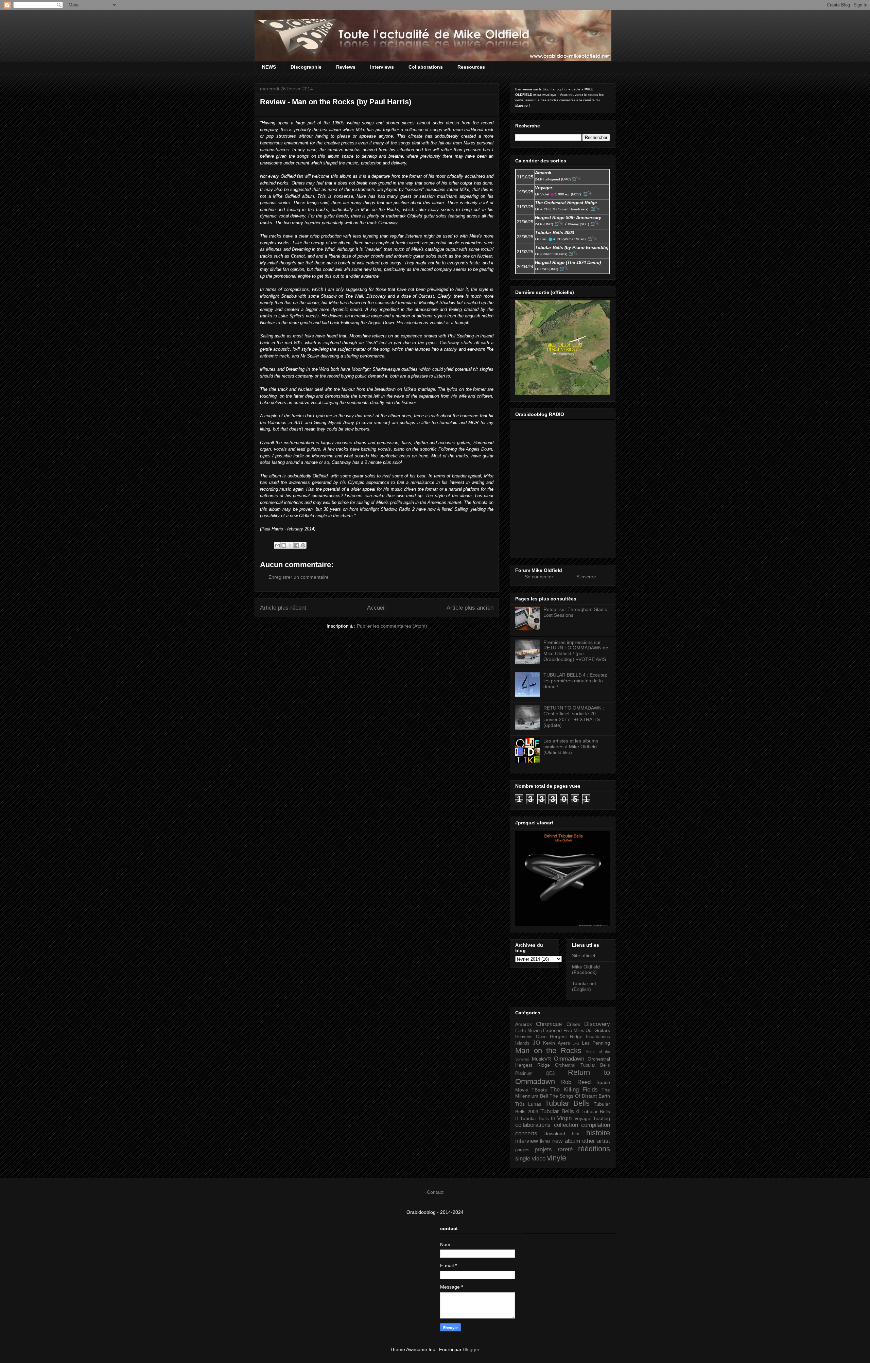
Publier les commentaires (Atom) (392, 626)
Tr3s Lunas (528, 1104)
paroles (522, 1150)
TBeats (539, 1090)
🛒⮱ (576, 178)
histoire (598, 1133)
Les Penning (596, 1043)
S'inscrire (586, 576)
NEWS (269, 67)
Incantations (598, 1036)
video (538, 1158)
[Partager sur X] (290, 545)
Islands (522, 1043)
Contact (435, 1192)
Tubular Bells (567, 1103)
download (554, 1133)
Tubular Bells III (537, 1118)
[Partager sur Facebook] (296, 545)
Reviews (345, 67)
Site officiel (583, 955)
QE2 (550, 1073)
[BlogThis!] (283, 545)
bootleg (602, 1118)
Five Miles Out (578, 1030)
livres (545, 1141)
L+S (576, 1043)
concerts (526, 1133)
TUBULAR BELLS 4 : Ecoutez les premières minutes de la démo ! (575, 680)
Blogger (471, 1349)
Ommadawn (569, 1058)
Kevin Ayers (556, 1043)
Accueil (376, 608)
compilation (595, 1125)
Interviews (382, 67)
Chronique (549, 1024)
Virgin (564, 1118)
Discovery (597, 1024)
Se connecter (539, 576)
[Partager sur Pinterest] (303, 545)
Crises (573, 1024)
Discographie (306, 67)
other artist (596, 1141)
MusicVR (541, 1059)
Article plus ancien (470, 608)
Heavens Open (530, 1036)
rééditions (594, 1148)
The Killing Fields (574, 1089)
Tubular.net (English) (584, 986)
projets (543, 1149)
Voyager (583, 1118)
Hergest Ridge (566, 1036)
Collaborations (425, 67)
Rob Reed (575, 1082)
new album (566, 1141)
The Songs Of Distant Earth (580, 1096)
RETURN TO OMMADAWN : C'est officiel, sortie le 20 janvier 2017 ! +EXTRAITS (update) (573, 716)
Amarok (523, 1024)
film (575, 1133)
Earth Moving (528, 1030)
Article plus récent (283, 608)
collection (566, 1125)
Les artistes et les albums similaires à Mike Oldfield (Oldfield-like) (570, 746)
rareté (565, 1149)
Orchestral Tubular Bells (582, 1065)
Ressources (471, 67)
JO (536, 1042)
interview (526, 1141)
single (522, 1158)
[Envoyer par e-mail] (277, 545)
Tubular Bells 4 (559, 1111)
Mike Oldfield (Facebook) (586, 969)
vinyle (556, 1158)
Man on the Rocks (548, 1050)
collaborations (533, 1125)
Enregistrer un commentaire (298, 577)
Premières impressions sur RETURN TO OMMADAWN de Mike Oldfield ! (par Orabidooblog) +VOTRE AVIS (575, 651)
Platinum (524, 1073)
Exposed (552, 1030)
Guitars (602, 1030)
